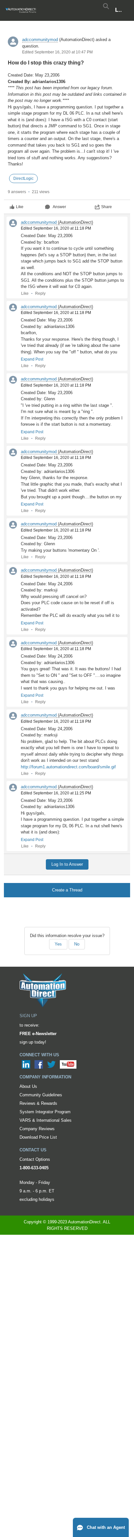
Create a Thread (67, 890)
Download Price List (38, 1137)
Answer (59, 207)
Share (106, 207)
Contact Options (35, 1159)
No (76, 944)
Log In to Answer (67, 864)
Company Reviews (37, 1128)
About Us (28, 1086)
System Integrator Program (45, 1111)
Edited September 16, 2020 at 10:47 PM (57, 52)
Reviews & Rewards (38, 1103)
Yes (58, 944)
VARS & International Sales (46, 1120)
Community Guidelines (41, 1094)
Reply (40, 293)
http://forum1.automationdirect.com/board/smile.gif (68, 766)
